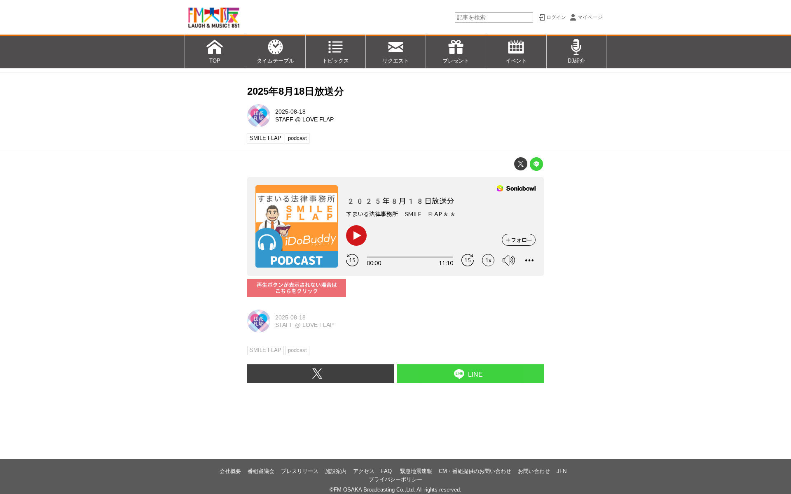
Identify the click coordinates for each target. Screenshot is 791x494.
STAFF (284, 119)
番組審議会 (261, 471)
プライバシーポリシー (395, 479)
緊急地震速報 (416, 471)
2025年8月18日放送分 (295, 91)
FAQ (387, 471)
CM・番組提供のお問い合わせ (475, 471)
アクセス (363, 471)
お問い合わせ (534, 471)
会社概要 (230, 471)
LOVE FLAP (318, 119)
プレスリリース (299, 471)
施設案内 (335, 471)
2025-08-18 (290, 111)
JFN (561, 471)
